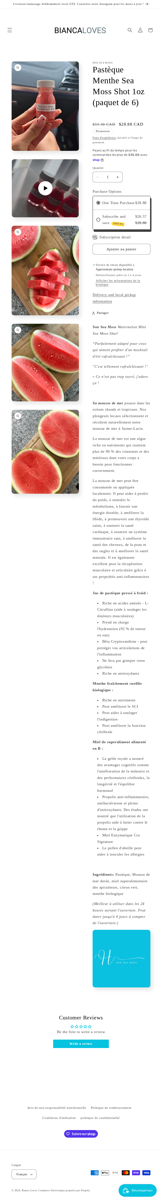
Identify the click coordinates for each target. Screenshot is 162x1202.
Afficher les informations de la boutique (118, 282)
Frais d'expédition (104, 137)
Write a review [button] (80, 1043)
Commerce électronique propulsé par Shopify (64, 1190)
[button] (10, 30)
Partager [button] (103, 312)
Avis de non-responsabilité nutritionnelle (56, 1107)
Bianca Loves (29, 1190)
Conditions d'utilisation (59, 1118)
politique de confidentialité (100, 1118)
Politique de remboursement (111, 1107)
